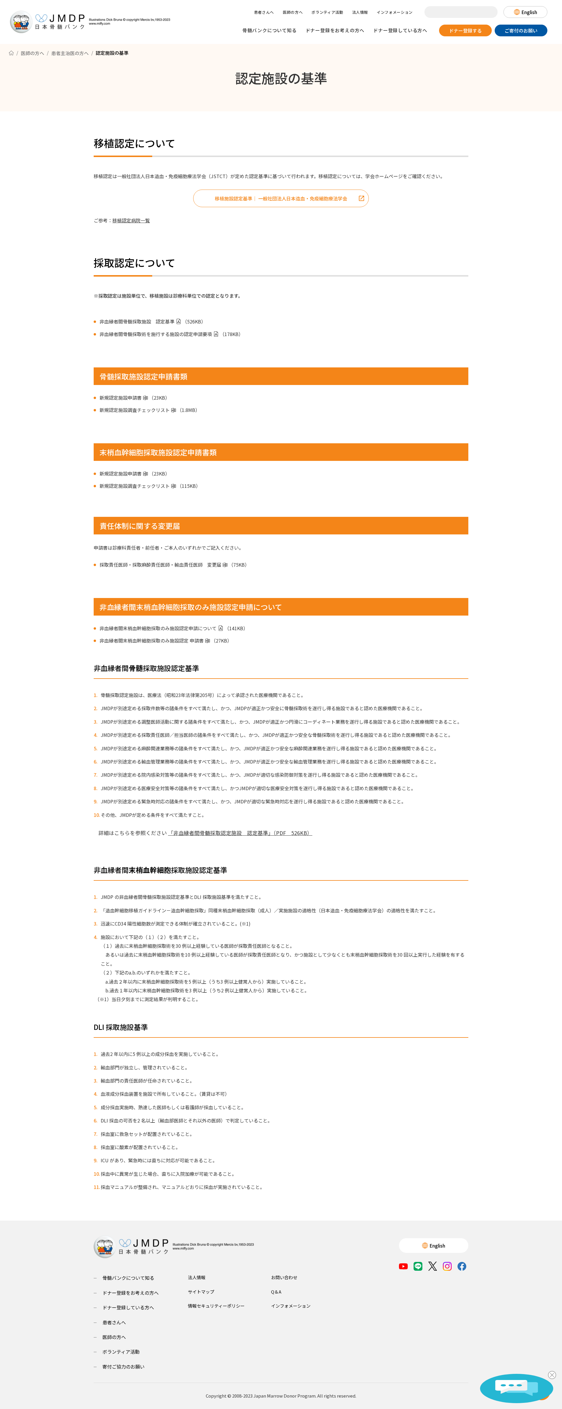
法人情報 (360, 12)
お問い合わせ (284, 1277)
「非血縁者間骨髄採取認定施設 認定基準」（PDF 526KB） (240, 832)
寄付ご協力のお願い (123, 1366)
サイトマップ (201, 1292)
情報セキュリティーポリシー (216, 1306)
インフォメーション (395, 12)
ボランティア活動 (327, 12)
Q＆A (276, 1292)
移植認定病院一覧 (131, 220)
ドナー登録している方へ (400, 30)
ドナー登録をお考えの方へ (335, 30)
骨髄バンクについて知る (269, 30)
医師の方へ (293, 12)
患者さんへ (264, 12)
